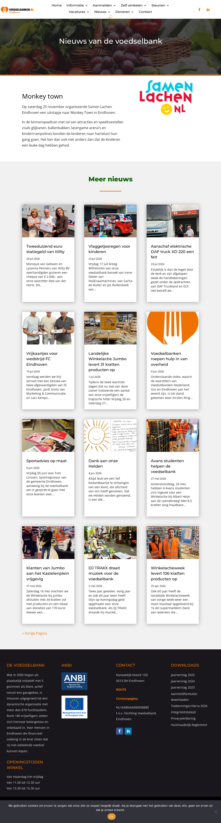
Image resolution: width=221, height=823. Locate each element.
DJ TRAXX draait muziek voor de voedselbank (104, 573)
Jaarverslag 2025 (183, 675)
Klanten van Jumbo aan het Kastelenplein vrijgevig (47, 573)
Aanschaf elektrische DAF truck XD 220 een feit (172, 251)
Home (57, 5)
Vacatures (77, 12)
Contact (145, 12)
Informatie (75, 5)
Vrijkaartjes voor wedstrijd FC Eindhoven (42, 359)
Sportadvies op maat (46, 461)
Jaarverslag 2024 (183, 681)
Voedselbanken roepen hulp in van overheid (169, 359)
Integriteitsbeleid (183, 712)
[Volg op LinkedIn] (208, 9)
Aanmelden (102, 5)
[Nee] (215, 811)
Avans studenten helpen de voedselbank (167, 466)
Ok (112, 816)
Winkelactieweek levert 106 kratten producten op (168, 573)
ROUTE (121, 689)
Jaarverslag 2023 (183, 687)
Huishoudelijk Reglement (189, 725)
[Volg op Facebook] (199, 9)
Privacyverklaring (183, 718)
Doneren (122, 12)
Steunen (158, 5)
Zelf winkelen (131, 5)
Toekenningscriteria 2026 (189, 706)
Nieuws (100, 12)
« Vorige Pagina (34, 633)
